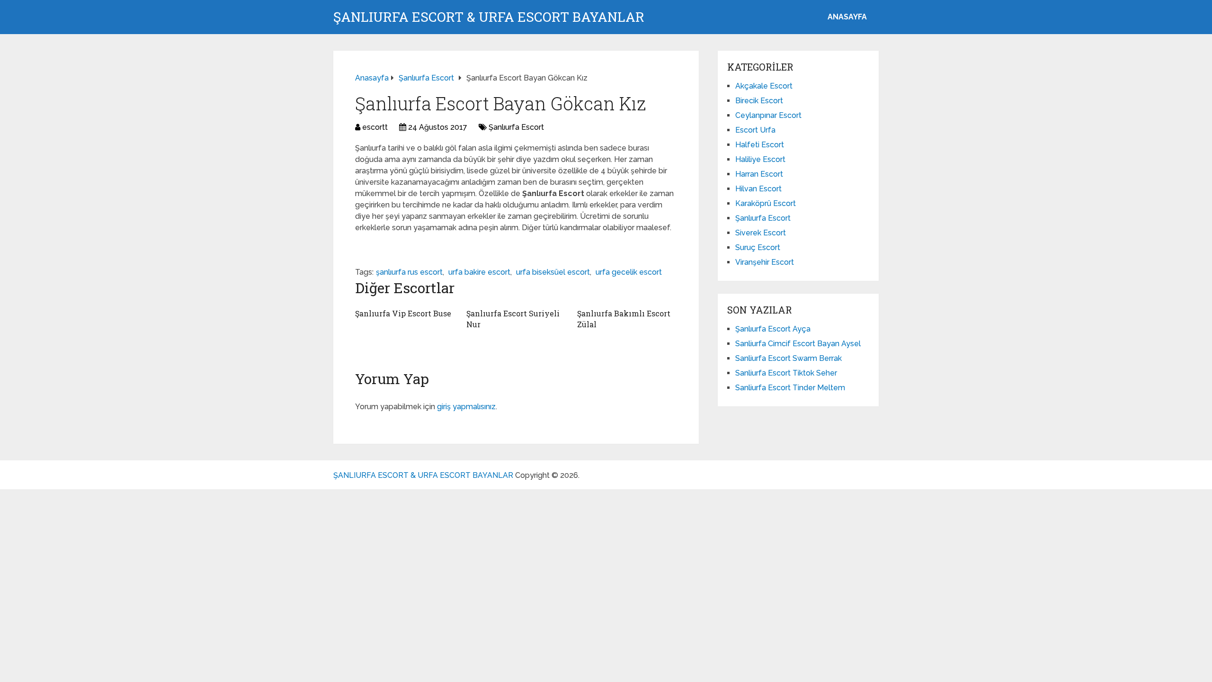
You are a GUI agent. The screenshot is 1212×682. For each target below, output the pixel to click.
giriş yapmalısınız (466, 406)
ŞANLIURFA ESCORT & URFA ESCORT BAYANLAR (488, 17)
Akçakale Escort (764, 85)
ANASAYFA (847, 16)
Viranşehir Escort (764, 262)
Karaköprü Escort (765, 203)
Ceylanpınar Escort (768, 115)
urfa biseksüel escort (553, 272)
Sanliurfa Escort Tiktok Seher (786, 372)
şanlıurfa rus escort (409, 272)
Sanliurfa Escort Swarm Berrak (788, 358)
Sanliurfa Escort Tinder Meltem (790, 387)
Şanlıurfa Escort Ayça (773, 328)
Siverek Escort (760, 232)
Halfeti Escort (759, 144)
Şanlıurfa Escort (516, 127)
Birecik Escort (759, 100)
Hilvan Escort (758, 188)
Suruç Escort (757, 247)
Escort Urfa (755, 130)
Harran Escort (759, 174)
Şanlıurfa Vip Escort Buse (403, 313)
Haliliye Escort (760, 159)
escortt (375, 127)
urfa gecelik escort (629, 272)
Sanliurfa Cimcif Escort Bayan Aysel (798, 343)
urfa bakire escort (479, 272)
